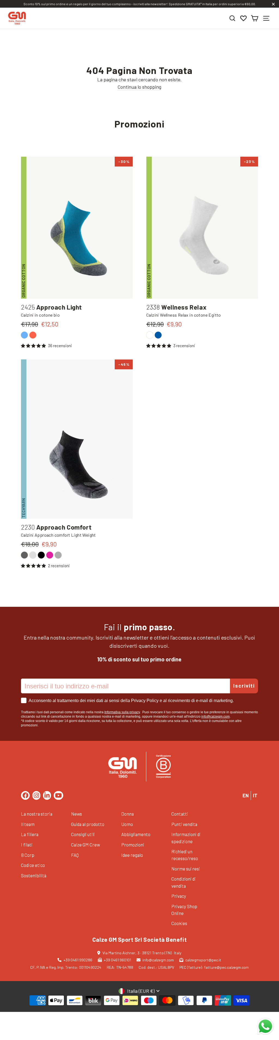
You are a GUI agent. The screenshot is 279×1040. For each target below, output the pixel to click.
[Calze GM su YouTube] (58, 795)
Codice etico (33, 865)
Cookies (179, 923)
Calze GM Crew (85, 844)
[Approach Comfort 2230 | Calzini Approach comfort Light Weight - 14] (24, 555)
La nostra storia (36, 813)
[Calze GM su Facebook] (25, 795)
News (76, 813)
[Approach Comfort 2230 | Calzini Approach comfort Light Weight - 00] (41, 555)
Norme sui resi (185, 868)
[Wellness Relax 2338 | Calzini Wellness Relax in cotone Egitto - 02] (149, 335)
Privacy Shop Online (184, 910)
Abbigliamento (135, 834)
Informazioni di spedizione (186, 837)
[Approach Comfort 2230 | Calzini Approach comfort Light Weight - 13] (32, 555)
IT (255, 795)
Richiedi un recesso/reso (184, 855)
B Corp (27, 855)
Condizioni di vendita (183, 882)
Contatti (179, 813)
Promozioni (132, 844)
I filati (26, 844)
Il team (28, 824)
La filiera (29, 834)
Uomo (127, 824)
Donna (127, 813)
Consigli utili (83, 834)
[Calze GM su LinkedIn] (47, 795)
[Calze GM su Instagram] (36, 795)
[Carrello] (254, 18)
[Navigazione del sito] (266, 18)
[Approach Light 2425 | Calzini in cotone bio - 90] (32, 335)
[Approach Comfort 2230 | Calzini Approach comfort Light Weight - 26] (49, 555)
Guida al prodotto (87, 824)
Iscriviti (244, 686)
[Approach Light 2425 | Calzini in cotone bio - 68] (24, 335)
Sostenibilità (33, 875)
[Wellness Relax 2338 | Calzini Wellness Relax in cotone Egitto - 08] (158, 335)
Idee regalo (132, 855)
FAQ (75, 855)
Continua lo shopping (139, 87)
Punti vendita (184, 824)
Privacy (178, 896)
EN (245, 795)
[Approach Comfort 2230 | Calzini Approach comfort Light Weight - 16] (58, 555)
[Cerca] (232, 18)
